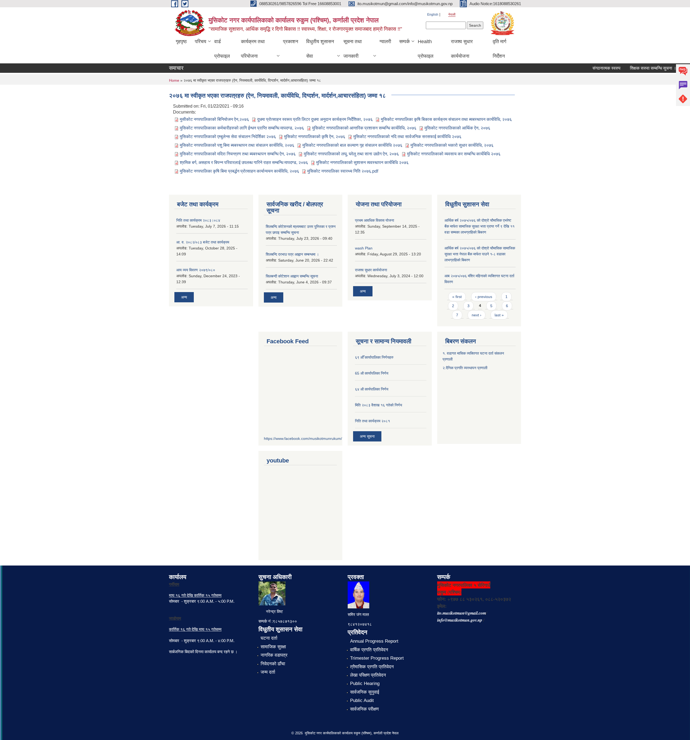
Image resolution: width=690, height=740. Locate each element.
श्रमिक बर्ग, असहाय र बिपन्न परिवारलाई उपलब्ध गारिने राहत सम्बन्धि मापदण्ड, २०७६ (244, 162)
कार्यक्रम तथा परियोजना (253, 49)
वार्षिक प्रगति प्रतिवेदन (369, 649)
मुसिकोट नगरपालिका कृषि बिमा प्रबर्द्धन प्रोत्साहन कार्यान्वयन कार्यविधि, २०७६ (239, 171)
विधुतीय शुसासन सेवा (320, 49)
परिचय (200, 41)
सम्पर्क (404, 41)
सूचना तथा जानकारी (352, 49)
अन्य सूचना (367, 436)
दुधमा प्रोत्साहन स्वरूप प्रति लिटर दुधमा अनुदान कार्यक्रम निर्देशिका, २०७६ (315, 119)
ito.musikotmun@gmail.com (461, 613)
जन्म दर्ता (268, 672)
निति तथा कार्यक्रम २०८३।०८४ (198, 220)
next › (476, 315)
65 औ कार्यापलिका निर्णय (371, 373)
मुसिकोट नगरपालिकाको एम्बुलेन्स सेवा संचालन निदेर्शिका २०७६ (228, 136)
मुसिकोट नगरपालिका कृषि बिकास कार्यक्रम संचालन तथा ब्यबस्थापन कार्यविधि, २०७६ (446, 119)
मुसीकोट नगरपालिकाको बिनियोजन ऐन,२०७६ (214, 119)
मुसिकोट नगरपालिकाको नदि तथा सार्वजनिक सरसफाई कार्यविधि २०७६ (407, 136)
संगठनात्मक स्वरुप (597, 68)
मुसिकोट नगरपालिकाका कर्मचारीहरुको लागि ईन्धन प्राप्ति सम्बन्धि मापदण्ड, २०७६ (242, 128)
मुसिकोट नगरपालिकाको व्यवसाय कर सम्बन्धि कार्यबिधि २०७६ (454, 154)
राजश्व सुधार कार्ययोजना (462, 49)
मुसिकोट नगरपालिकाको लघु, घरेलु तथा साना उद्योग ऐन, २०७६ (351, 154)
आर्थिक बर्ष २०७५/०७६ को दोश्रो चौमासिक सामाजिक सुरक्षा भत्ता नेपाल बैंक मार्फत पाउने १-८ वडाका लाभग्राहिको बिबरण (479, 254)
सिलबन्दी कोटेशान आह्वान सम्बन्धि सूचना (292, 276)
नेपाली (452, 14)
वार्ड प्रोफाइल (222, 49)
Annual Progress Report (374, 641)
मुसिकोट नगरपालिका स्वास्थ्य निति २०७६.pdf (342, 171)
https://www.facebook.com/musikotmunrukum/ (303, 438)
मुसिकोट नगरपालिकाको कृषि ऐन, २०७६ (314, 136)
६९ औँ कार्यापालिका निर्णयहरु (374, 357)
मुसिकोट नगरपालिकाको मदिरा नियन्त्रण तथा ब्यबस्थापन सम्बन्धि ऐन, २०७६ (238, 154)
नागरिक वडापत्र (274, 655)
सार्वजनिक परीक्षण (364, 709)
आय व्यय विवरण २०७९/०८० (195, 270)
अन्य (184, 297)
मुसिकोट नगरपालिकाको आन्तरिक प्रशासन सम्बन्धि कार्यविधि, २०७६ (364, 128)
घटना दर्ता (269, 638)
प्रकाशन (290, 41)
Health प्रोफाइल (425, 49)
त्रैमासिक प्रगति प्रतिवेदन (372, 666)
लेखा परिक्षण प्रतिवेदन (368, 675)
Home (174, 80)
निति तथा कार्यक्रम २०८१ (372, 421)
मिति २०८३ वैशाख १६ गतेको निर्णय (378, 405)
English (432, 14)
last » (499, 315)
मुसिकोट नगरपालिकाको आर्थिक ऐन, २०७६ (457, 128)
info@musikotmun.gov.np (459, 620)
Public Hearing (365, 683)
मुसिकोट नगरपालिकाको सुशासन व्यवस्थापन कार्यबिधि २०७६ (362, 162)
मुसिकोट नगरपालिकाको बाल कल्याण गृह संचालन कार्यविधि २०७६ (352, 145)
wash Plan (363, 248)
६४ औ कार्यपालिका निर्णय (371, 389)
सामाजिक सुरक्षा (273, 646)
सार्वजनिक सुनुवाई (364, 692)
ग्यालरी (385, 41)
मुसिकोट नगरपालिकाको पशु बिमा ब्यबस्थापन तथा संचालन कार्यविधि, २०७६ (237, 145)
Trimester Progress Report (377, 658)
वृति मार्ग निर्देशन (499, 49)
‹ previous (483, 296)
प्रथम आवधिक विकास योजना (374, 220)
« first (457, 296)
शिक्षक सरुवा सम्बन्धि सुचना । (643, 68)
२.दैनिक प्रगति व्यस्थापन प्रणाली (465, 368)
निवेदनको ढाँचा (273, 663)
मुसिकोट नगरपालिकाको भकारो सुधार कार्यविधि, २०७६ (452, 145)
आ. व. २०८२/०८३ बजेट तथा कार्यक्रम (202, 242)
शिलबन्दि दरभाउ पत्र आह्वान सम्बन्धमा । (292, 254)
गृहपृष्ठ (181, 41)
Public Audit (362, 700)
